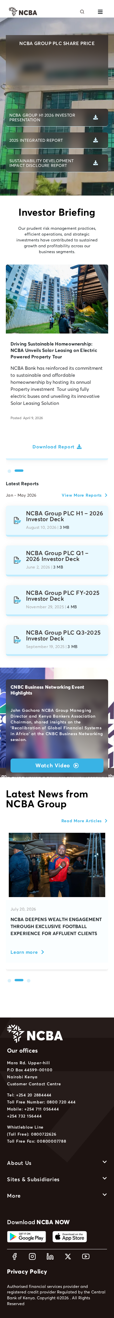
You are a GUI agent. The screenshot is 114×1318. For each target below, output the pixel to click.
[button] (100, 12)
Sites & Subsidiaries (33, 1179)
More (14, 1195)
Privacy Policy (27, 1271)
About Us (19, 1163)
